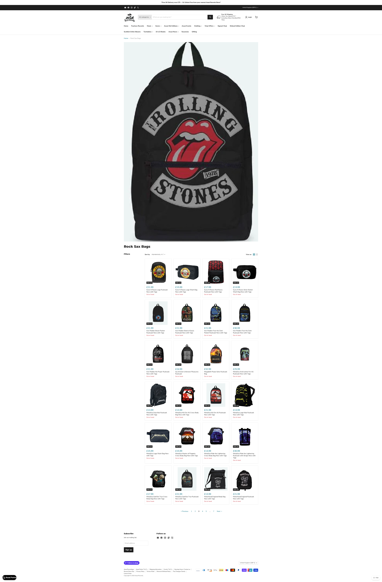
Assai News (173, 32)
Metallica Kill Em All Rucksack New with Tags (215, 414)
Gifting (194, 32)
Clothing (197, 26)
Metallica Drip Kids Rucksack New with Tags (156, 414)
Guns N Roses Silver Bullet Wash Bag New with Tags (243, 291)
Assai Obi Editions (171, 26)
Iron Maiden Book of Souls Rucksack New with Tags (184, 332)
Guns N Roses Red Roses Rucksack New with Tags (213, 291)
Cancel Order (128, 573)
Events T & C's (168, 569)
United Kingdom (249, 7)
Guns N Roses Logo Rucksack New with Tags (157, 291)
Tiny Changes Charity (179, 571)
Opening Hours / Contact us (182, 569)
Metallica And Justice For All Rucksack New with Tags (243, 373)
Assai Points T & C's (141, 569)
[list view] (256, 254)
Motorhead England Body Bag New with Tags (214, 498)
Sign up (128, 550)
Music (149, 26)
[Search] (210, 17)
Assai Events (186, 26)
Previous (185, 511)
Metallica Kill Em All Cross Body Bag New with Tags (187, 414)
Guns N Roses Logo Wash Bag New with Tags (186, 291)
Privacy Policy (140, 571)
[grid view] (254, 254)
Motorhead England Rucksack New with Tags (243, 498)
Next (219, 511)
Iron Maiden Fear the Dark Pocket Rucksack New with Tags (215, 332)
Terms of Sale (150, 571)
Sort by (147, 254)
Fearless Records (137, 26)
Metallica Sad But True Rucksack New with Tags (187, 498)
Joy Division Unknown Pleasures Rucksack (186, 373)
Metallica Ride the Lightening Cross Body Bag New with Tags (215, 454)
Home (126, 26)
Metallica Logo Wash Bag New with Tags (157, 454)
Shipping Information (156, 569)
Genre (157, 26)
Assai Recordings (129, 569)
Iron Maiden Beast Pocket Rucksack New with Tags (155, 332)
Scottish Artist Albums (132, 32)
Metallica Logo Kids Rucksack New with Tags (243, 414)
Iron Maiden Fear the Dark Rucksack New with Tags (242, 332)
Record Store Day (129, 571)
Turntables (148, 32)
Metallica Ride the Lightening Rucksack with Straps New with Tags (244, 455)
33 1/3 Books (161, 32)
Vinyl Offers (209, 26)
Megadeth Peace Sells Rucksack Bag (215, 373)
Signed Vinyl (222, 26)
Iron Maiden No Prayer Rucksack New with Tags (157, 373)
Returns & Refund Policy (164, 571)
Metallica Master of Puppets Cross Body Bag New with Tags (186, 454)
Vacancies (185, 32)
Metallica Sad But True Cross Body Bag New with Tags (156, 498)
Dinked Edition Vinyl (237, 26)
